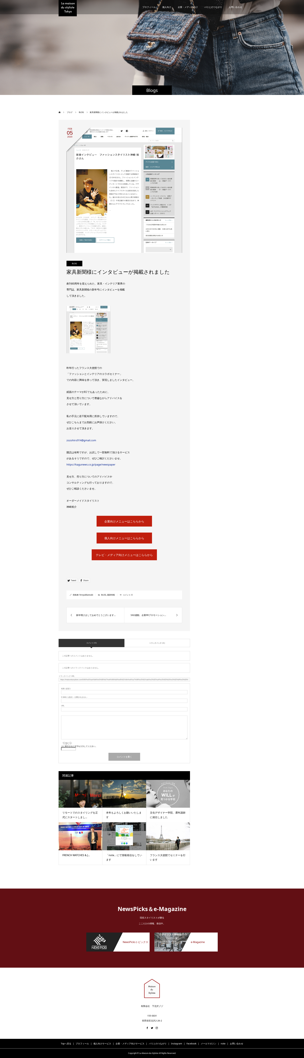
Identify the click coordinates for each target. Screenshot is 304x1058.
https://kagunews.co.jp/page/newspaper (90, 464)
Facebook (191, 1043)
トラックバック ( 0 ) (157, 643)
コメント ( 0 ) (91, 643)
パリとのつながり (213, 7)
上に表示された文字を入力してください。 (79, 746)
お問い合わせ (235, 7)
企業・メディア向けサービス (130, 1043)
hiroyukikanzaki (86, 594)
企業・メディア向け (188, 7)
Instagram (176, 1043)
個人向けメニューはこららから (124, 538)
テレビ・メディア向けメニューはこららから (124, 555)
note (223, 1043)
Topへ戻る (66, 1043)
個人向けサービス (102, 1043)
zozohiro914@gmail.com (81, 440)
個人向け (166, 7)
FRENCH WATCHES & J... (76, 855)
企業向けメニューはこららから (124, 521)
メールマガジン (208, 1043)
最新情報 (111, 594)
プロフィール (149, 7)
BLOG (74, 263)
